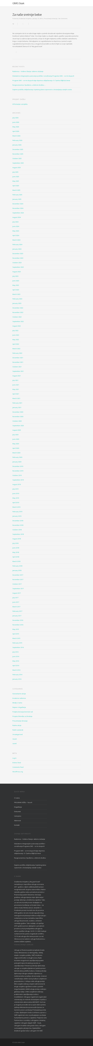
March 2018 (16, 561)
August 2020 (16, 430)
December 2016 (17, 620)
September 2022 (18, 321)
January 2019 (16, 516)
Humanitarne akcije (19, 694)
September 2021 (18, 371)
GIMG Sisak (18, 3)
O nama (17, 798)
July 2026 (15, 118)
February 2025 (17, 195)
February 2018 (17, 566)
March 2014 (16, 670)
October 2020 (17, 421)
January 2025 (16, 199)
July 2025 (15, 172)
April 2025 (15, 186)
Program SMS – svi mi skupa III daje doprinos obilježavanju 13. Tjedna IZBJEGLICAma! (41, 80)
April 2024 (15, 235)
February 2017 (17, 611)
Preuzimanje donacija (50, 18)
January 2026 (16, 145)
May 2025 (15, 181)
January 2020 (16, 462)
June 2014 (15, 656)
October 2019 (17, 475)
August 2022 (16, 326)
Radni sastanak (17, 730)
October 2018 (17, 530)
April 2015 (15, 634)
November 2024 (17, 208)
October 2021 (17, 367)
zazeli (14, 743)
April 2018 (15, 557)
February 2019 (17, 512)
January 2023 (16, 303)
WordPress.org (17, 772)
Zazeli (14, 739)
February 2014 (17, 675)
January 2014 (16, 679)
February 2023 (17, 299)
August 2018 (16, 539)
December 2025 (17, 149)
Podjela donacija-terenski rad (22, 712)
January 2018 (16, 570)
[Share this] (20, 24)
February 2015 (17, 643)
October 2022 (17, 317)
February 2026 (17, 140)
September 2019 (18, 480)
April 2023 (15, 290)
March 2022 (16, 349)
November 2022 (17, 312)
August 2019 (16, 484)
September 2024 (18, 213)
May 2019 (15, 498)
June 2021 (15, 385)
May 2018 (15, 552)
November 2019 (17, 471)
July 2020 (15, 435)
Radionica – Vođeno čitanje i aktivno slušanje (27, 71)
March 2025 (16, 190)
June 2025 (15, 177)
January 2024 (16, 249)
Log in (14, 758)
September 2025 (18, 163)
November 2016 (17, 625)
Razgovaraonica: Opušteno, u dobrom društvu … (29, 85)
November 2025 (17, 154)
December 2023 (17, 254)
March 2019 (16, 507)
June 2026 (15, 122)
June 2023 (15, 281)
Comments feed (17, 767)
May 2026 (15, 127)
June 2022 (15, 335)
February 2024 (17, 244)
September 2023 (18, 267)
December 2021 (17, 358)
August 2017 (16, 593)
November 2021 (17, 362)
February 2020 (17, 457)
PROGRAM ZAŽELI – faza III (23, 802)
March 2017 (16, 607)
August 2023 (16, 272)
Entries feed (16, 763)
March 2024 (16, 240)
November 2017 (17, 579)
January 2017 (16, 616)
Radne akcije (16, 725)
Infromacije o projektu (20, 104)
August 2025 (16, 167)
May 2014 (15, 661)
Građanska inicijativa (25, 18)
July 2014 (15, 652)
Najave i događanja (19, 707)
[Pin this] (31, 24)
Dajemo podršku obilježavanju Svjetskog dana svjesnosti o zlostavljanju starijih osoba (42, 90)
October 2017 (17, 584)
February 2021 (17, 403)
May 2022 (15, 340)
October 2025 (17, 158)
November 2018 (17, 525)
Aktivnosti (17, 821)
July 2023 (15, 276)
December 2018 (17, 521)
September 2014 (18, 647)
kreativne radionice (19, 698)
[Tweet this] (26, 24)
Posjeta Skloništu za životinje (22, 716)
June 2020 (15, 439)
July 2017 (15, 598)
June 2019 (15, 493)
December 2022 (17, 308)
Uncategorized (17, 734)
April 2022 (15, 344)
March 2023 (16, 294)
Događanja (18, 807)
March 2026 (16, 136)
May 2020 (15, 444)
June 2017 (15, 602)
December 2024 (17, 204)
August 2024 (16, 217)
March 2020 (16, 453)
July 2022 (15, 330)
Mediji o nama (17, 703)
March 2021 (16, 398)
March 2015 (16, 638)
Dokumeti (17, 811)
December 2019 (17, 466)
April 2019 (15, 502)
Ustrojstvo (17, 816)
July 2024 (15, 222)
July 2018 (15, 543)
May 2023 (15, 285)
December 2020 (17, 412)
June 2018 (15, 548)
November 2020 (17, 416)
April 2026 (15, 131)
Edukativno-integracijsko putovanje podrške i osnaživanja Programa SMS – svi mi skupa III (43, 76)
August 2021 (16, 376)
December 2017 (17, 575)
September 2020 (18, 426)
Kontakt (17, 825)
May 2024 (15, 231)
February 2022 (17, 353)
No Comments (63, 18)
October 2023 (17, 263)
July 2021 (15, 380)
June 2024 (15, 226)
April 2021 (15, 394)
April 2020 (15, 448)
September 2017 (18, 589)
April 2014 (15, 665)
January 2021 (16, 407)
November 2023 (17, 258)
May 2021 (15, 389)
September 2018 (18, 534)
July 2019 (15, 489)
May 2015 (15, 629)
